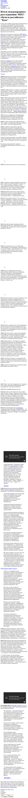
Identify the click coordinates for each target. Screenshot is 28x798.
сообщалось (9, 60)
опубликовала (19, 407)
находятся (3, 45)
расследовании (15, 465)
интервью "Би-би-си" (17, 705)
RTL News (3, 35)
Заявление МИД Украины (10, 568)
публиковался (4, 71)
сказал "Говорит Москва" (20, 111)
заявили (3, 631)
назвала (11, 489)
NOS (24, 34)
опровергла (14, 66)
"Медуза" (6, 485)
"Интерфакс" (7, 777)
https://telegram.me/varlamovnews (9, 787)
